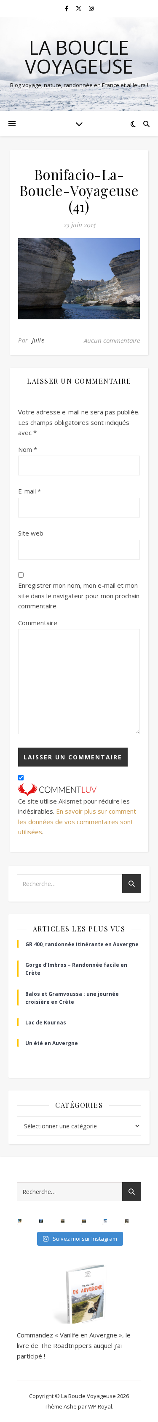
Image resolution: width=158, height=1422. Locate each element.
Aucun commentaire (112, 340)
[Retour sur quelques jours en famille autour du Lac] (84, 1221)
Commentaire (37, 622)
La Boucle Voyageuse (79, 57)
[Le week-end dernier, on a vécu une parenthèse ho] (20, 1221)
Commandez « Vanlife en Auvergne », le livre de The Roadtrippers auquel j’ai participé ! (74, 1345)
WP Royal (100, 1406)
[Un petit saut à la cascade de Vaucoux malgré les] (127, 1221)
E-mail (29, 491)
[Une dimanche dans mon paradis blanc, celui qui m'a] (105, 1221)
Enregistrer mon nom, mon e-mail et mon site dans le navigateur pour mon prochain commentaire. (78, 595)
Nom (27, 449)
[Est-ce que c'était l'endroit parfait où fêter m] (41, 1221)
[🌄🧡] (62, 1221)
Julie (38, 340)
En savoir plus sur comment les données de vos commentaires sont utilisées (77, 821)
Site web (30, 533)
